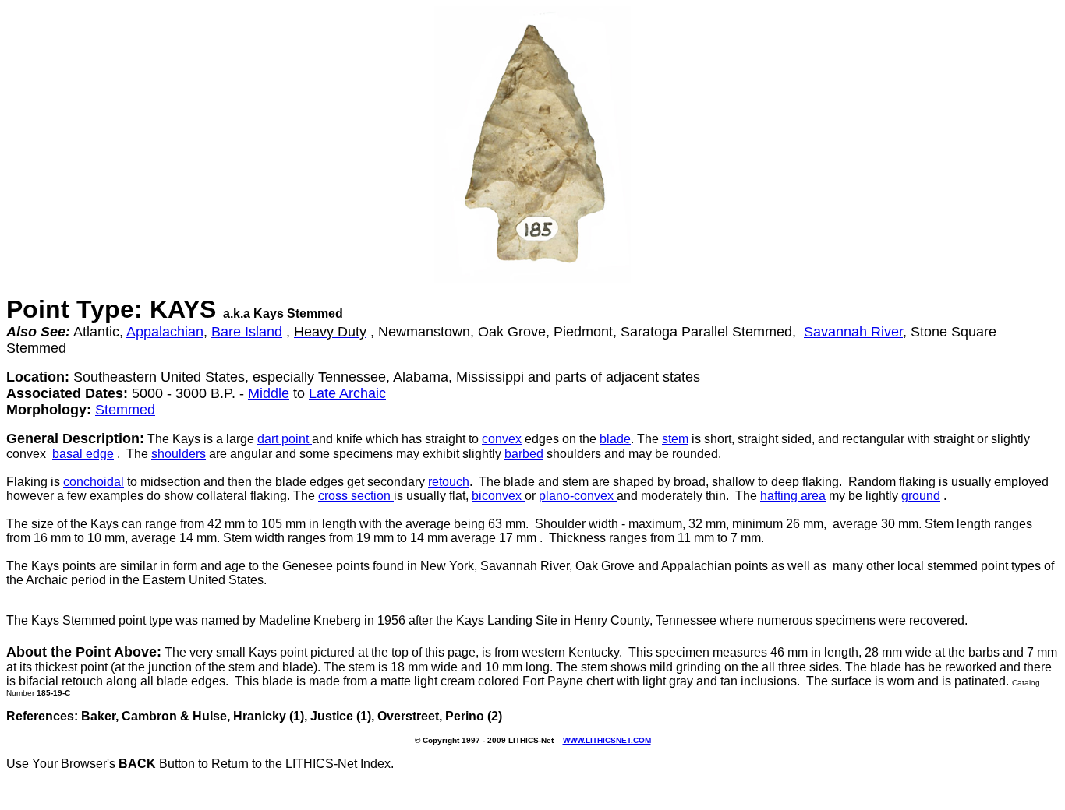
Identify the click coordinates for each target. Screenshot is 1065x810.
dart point (284, 439)
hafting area (793, 495)
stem (675, 439)
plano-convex (578, 495)
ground (920, 495)
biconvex (498, 495)
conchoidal (93, 481)
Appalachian (164, 332)
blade (615, 439)
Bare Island (246, 332)
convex (502, 439)
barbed (523, 453)
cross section (356, 495)
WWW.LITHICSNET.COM (607, 740)
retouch (448, 481)
